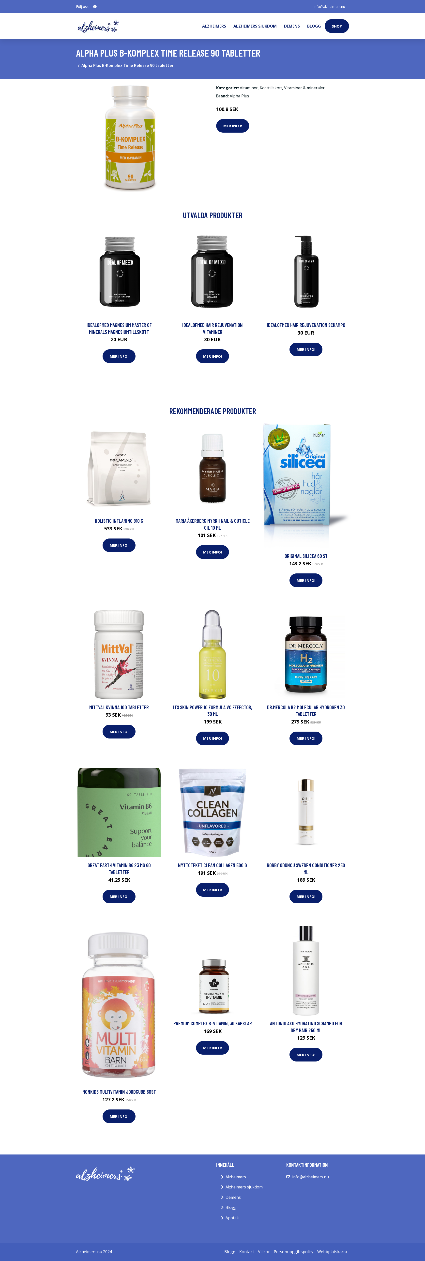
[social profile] (95, 6)
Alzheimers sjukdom (255, 26)
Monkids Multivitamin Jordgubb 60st (119, 1092)
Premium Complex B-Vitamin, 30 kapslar (212, 1023)
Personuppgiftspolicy (293, 1251)
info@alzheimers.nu (329, 6)
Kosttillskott (271, 88)
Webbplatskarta (332, 1251)
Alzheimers (214, 26)
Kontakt (246, 1251)
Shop (337, 26)
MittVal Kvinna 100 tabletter (119, 707)
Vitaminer (249, 88)
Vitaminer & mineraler (304, 88)
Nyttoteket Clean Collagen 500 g (212, 865)
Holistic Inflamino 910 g (119, 521)
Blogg (314, 26)
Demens (292, 26)
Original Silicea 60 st (306, 556)
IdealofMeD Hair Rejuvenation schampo (306, 325)
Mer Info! (232, 125)
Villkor (264, 1251)
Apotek (232, 1217)
